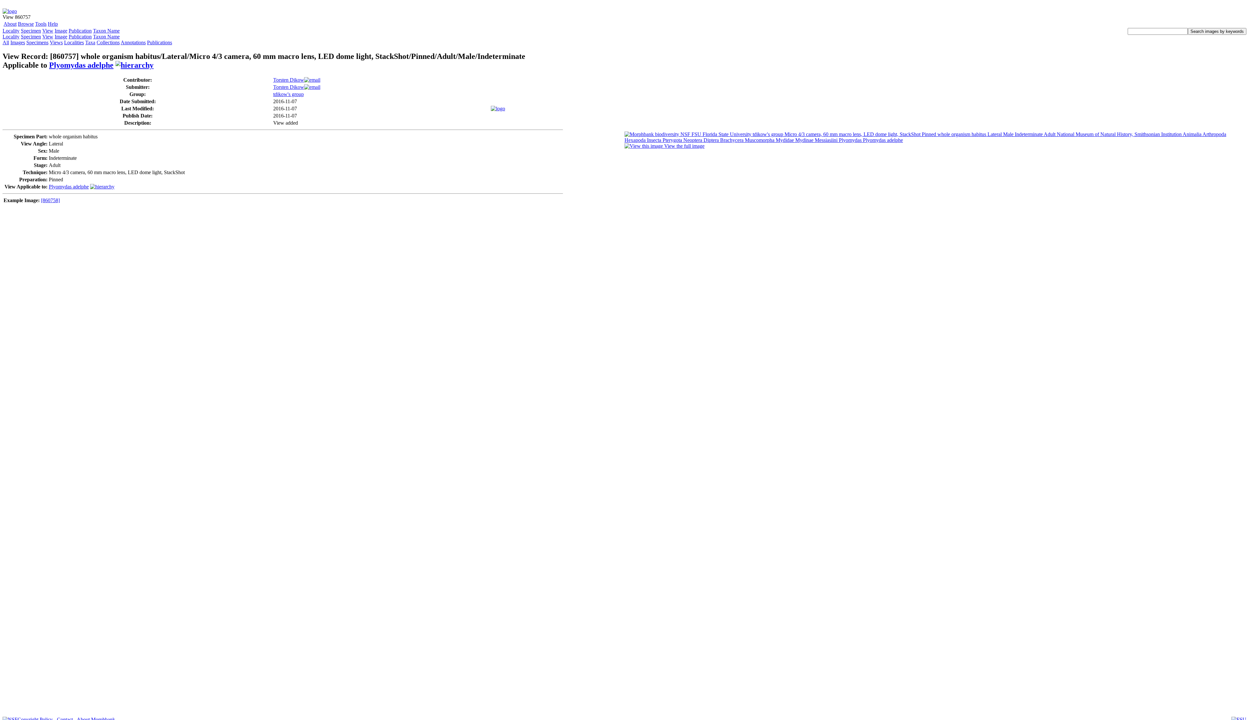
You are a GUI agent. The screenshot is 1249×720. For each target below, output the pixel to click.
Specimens (37, 42)
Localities (74, 42)
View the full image (684, 146)
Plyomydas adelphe (81, 65)
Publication (80, 31)
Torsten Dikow (288, 80)
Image (61, 31)
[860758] (50, 200)
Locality (11, 31)
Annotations (133, 42)
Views (56, 42)
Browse (26, 24)
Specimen (31, 31)
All (6, 42)
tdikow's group (288, 94)
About (10, 24)
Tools (41, 24)
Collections (108, 42)
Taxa (90, 42)
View (47, 31)
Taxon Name (106, 31)
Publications (159, 42)
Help (53, 24)
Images (17, 42)
